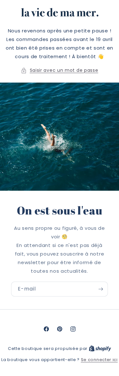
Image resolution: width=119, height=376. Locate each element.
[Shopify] (100, 348)
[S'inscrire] (101, 289)
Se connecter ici (99, 360)
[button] (59, 70)
